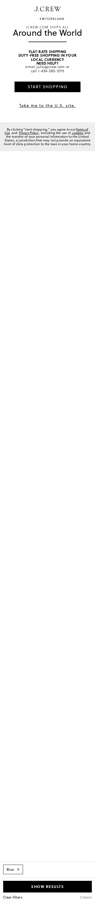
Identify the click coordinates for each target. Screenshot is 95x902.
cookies (78, 133)
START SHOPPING (48, 87)
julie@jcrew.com (50, 66)
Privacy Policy (29, 133)
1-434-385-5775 (51, 71)
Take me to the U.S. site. (47, 105)
